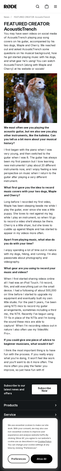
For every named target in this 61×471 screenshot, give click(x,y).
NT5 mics (17, 306)
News (6, 17)
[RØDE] (10, 6)
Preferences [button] (18, 458)
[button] (55, 6)
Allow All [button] (41, 458)
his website (24, 68)
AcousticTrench (17, 37)
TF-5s (7, 317)
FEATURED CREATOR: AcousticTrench (32, 17)
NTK (17, 313)
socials (39, 68)
